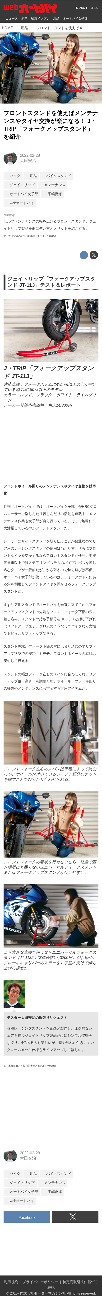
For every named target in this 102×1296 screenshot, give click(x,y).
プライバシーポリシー (40, 1282)
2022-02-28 (30, 155)
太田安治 (28, 160)
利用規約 (11, 1282)
